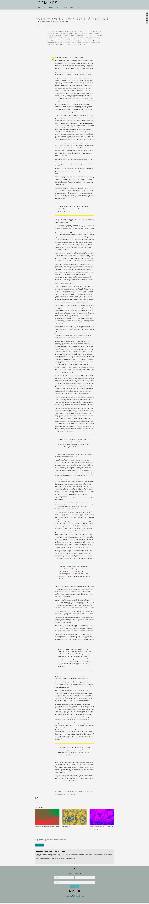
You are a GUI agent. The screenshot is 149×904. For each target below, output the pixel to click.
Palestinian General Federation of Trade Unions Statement (47, 826)
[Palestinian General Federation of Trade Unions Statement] (47, 817)
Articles (44, 7)
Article (48, 13)
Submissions (65, 7)
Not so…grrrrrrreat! (66, 826)
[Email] (147, 20)
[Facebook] (147, 13)
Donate (71, 7)
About (50, 7)
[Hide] (147, 25)
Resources (57, 7)
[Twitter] (147, 16)
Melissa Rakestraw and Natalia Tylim (44, 25)
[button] (84, 7)
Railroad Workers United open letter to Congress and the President (101, 827)
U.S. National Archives (65, 794)
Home (39, 7)
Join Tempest (78, 7)
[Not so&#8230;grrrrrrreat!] (74, 817)
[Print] (147, 23)
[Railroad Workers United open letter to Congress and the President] (102, 817)
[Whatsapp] (147, 18)
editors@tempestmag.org (60, 839)
